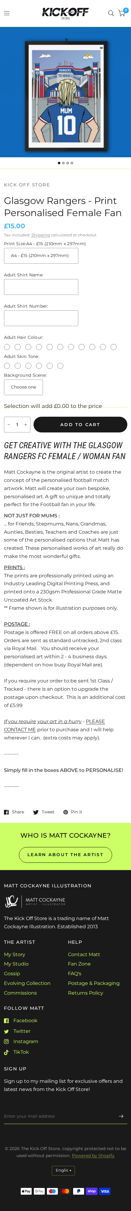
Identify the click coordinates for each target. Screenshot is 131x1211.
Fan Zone (79, 964)
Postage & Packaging (94, 983)
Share (18, 812)
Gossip (12, 973)
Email (10, 1104)
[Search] (111, 13)
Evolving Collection (27, 983)
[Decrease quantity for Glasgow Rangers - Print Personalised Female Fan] (8, 424)
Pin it (76, 812)
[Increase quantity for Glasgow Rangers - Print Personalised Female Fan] (25, 424)
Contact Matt (84, 954)
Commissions (20, 993)
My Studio (16, 964)
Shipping (40, 235)
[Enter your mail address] (121, 1116)
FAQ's (74, 973)
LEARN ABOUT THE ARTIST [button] (65, 854)
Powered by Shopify (93, 1155)
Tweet (48, 812)
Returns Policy (85, 993)
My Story (14, 954)
